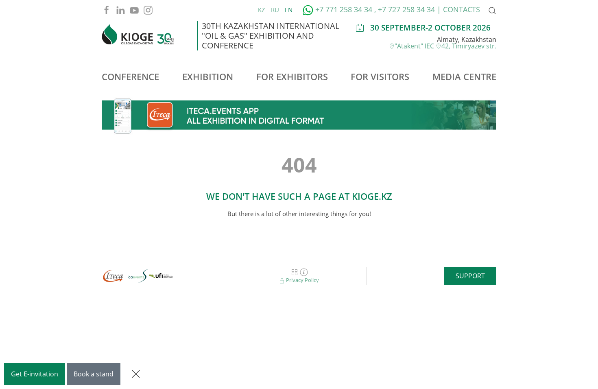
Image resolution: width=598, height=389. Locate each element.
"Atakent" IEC (415, 46)
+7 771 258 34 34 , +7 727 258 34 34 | (378, 9)
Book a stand (93, 373)
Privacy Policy (302, 280)
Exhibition (207, 76)
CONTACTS (461, 9)
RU (276, 10)
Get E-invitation (34, 373)
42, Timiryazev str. (468, 46)
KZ (262, 10)
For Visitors (380, 76)
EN (288, 10)
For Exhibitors (292, 76)
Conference (130, 76)
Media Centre (464, 76)
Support (470, 275)
